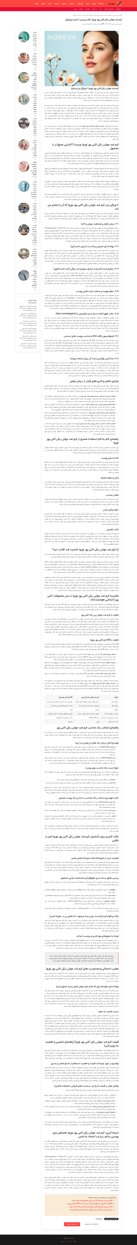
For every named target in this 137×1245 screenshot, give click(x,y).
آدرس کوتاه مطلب (72, 1224)
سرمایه (64, 3)
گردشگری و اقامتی (109, 9)
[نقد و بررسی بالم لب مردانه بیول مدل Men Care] (23, 123)
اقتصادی (87, 9)
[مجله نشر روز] (114, 3)
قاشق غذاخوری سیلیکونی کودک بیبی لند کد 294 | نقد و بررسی (89, 1203)
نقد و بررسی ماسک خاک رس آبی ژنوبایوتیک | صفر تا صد (92, 1200)
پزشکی (100, 9)
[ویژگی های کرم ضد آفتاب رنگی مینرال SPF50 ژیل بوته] (23, 77)
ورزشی (75, 9)
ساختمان (72, 3)
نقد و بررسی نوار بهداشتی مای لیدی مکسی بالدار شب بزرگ (90, 1207)
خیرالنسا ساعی (33, 343)
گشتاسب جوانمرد (32, 306)
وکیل (93, 3)
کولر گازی (80, 3)
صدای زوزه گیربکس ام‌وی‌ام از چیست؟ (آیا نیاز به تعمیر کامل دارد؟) (28, 308)
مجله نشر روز (117, 15)
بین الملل (94, 9)
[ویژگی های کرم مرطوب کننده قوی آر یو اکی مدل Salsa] (23, 166)
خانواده (81, 9)
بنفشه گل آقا (33, 328)
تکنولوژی (118, 9)
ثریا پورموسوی (33, 313)
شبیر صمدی (33, 336)
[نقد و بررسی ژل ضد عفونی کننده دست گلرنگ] (23, 36)
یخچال (43, 3)
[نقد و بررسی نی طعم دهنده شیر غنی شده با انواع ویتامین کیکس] (23, 229)
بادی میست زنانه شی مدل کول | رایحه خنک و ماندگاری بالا (91, 1210)
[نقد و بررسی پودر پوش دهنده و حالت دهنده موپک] (23, 144)
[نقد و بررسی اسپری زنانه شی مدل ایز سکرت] (23, 58)
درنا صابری (34, 321)
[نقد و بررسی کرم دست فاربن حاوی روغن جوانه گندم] (23, 99)
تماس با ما (69, 1241)
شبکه (36, 3)
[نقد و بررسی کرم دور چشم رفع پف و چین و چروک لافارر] (23, 253)
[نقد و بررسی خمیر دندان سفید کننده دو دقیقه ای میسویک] (23, 186)
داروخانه (100, 3)
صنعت (88, 3)
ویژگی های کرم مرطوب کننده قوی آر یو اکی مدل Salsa (34, 168)
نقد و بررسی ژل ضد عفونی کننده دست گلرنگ (34, 38)
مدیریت (56, 3)
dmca (74, 1241)
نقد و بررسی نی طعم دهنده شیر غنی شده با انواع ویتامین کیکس (34, 233)
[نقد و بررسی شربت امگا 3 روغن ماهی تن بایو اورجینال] (23, 208)
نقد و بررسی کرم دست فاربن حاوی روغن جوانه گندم (35, 103)
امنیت (49, 3)
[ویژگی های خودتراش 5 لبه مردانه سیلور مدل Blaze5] (23, 275)
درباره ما (63, 1241)
